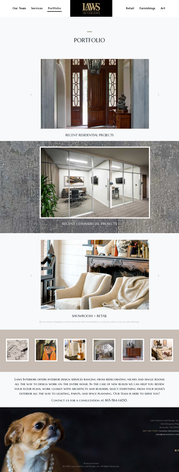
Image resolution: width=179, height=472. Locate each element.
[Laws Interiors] (91, 8)
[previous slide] (31, 95)
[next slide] (159, 95)
